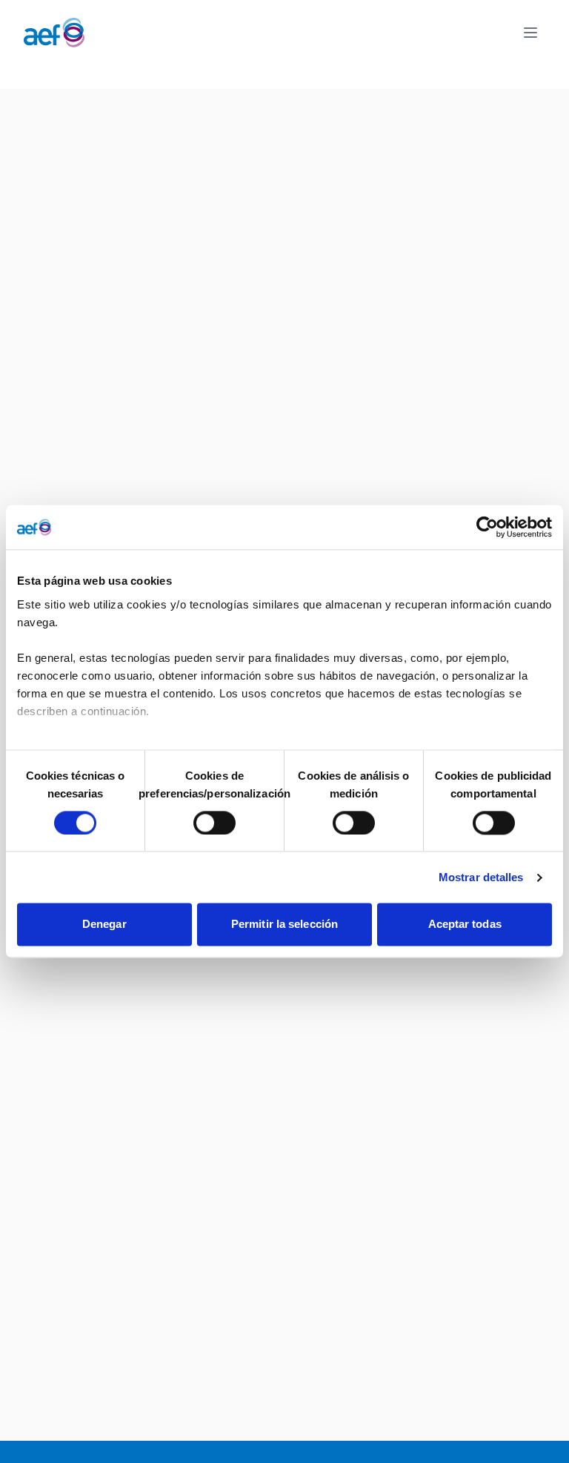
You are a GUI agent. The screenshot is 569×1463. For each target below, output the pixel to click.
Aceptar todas (465, 924)
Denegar (104, 924)
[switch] (214, 823)
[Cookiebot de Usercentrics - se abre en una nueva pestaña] (487, 527)
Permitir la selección (284, 924)
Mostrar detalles (481, 877)
